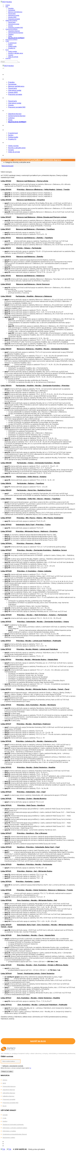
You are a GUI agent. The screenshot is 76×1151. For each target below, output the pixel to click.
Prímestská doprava (11, 20)
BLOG (4, 1106)
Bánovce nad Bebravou (15, 12)
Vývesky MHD (12, 17)
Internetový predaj (13, 15)
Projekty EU (11, 48)
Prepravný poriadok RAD (15, 27)
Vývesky (10, 26)
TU (30, 1068)
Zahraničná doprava (9, 1093)
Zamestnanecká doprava (15, 32)
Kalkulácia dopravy (11, 39)
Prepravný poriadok (14, 19)
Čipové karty (12, 13)
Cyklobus (11, 34)
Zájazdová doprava (11, 29)
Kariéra (10, 44)
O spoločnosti (12, 43)
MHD (7, 6)
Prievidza (11, 8)
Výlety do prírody (13, 57)
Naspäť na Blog (38, 1041)
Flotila (10, 36)
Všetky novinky (12, 51)
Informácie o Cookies (9, 1131)
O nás (7, 41)
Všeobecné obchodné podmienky (13, 1124)
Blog (7, 50)
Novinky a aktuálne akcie (15, 53)
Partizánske (11, 10)
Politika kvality (12, 46)
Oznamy (10, 55)
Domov (12, 74)
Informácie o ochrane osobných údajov (15, 1128)
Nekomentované (7, 166)
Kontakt (8, 58)
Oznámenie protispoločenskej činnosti (15, 1134)
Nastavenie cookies (9, 1137)
